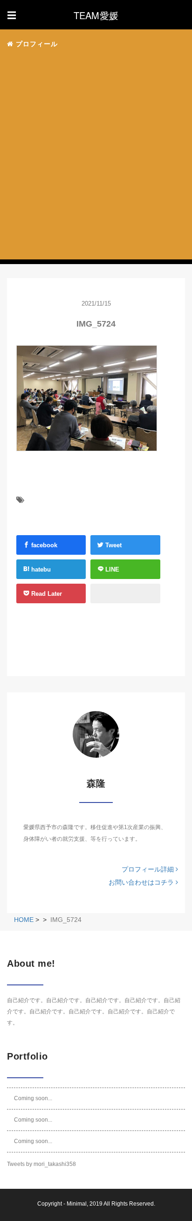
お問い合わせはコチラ (142, 882)
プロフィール (36, 44)
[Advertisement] (96, 157)
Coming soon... (33, 1098)
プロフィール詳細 (149, 869)
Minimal (77, 1203)
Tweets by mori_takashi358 (41, 1164)
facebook (43, 545)
